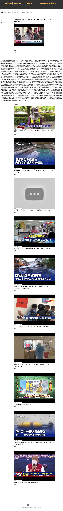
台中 (5, 66)
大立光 (2, 94)
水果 (17, 66)
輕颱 (33, 79)
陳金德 (35, 84)
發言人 (34, 70)
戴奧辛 (43, 82)
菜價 (18, 79)
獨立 (60, 66)
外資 (43, 63)
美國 (7, 92)
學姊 (11, 62)
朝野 (45, 71)
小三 (2, 71)
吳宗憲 (34, 94)
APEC (9, 84)
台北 (58, 87)
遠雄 (54, 82)
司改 (4, 70)
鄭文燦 (27, 66)
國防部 (22, 65)
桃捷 (13, 89)
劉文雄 (27, 89)
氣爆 (59, 76)
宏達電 (24, 81)
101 (14, 89)
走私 (34, 65)
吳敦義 (15, 87)
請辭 (41, 86)
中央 (60, 73)
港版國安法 (54, 98)
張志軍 (51, 73)
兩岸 (17, 73)
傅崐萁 (51, 70)
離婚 (27, 86)
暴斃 (27, 60)
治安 (59, 70)
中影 (7, 66)
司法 (52, 90)
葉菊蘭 (2, 68)
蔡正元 (14, 63)
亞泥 (60, 71)
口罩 (9, 98)
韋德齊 (60, 98)
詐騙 (42, 60)
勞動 (40, 97)
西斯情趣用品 (31, 76)
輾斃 (51, 95)
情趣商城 (25, 73)
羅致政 (6, 68)
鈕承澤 (2, 62)
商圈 (57, 76)
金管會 (59, 79)
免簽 (17, 92)
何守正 (24, 86)
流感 (36, 71)
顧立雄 (3, 89)
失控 (54, 62)
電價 (49, 95)
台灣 (58, 66)
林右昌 (11, 74)
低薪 (60, 89)
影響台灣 (51, 78)
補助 (34, 73)
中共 (16, 97)
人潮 (47, 74)
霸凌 (53, 92)
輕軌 (18, 78)
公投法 (47, 79)
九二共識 (26, 62)
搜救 (49, 70)
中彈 (29, 60)
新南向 (25, 74)
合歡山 (16, 86)
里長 (19, 66)
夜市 (26, 94)
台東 (35, 74)
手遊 (57, 92)
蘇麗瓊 (4, 86)
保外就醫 (56, 63)
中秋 (8, 70)
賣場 (25, 78)
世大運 (42, 87)
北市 (54, 70)
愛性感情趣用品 (4, 100)
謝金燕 (45, 73)
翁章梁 (57, 86)
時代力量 (25, 70)
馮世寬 (6, 84)
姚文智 (17, 70)
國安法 (34, 86)
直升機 (46, 70)
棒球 (45, 87)
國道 (43, 73)
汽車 (38, 65)
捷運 (60, 87)
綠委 (54, 71)
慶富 (51, 84)
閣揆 (20, 79)
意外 (2, 78)
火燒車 (15, 78)
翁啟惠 (31, 70)
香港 (54, 90)
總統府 (32, 84)
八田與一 (10, 90)
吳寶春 (8, 62)
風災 (32, 71)
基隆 (14, 74)
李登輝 (31, 63)
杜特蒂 (14, 82)
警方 (20, 81)
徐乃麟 (31, 82)
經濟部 (43, 89)
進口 (10, 71)
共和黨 (23, 100)
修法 (6, 76)
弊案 (52, 71)
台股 (16, 76)
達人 (48, 89)
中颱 (13, 79)
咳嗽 (23, 98)
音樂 (21, 89)
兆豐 (50, 71)
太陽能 (36, 76)
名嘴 (40, 92)
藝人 (7, 94)
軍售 (36, 68)
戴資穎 (22, 79)
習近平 (51, 66)
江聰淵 (55, 84)
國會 (48, 68)
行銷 (49, 74)
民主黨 (26, 100)
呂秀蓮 (8, 95)
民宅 (41, 65)
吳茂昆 (21, 63)
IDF (3, 73)
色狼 (8, 71)
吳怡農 (36, 98)
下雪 (20, 86)
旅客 (43, 78)
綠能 (39, 76)
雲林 (59, 65)
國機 (44, 68)
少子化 (28, 73)
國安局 (30, 81)
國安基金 (17, 60)
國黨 (6, 74)
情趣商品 (60, 92)
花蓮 (45, 86)
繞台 (40, 87)
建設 (41, 70)
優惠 (41, 78)
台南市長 (53, 86)
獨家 (8, 81)
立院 (3, 74)
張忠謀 (11, 82)
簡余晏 (38, 86)
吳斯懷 (51, 97)
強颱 (55, 79)
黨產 (5, 63)
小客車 (53, 65)
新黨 (32, 86)
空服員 (26, 95)
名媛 (25, 60)
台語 (58, 89)
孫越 (27, 63)
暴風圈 (30, 79)
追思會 (35, 90)
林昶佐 (44, 94)
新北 (58, 90)
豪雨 (49, 65)
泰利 (39, 79)
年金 (27, 87)
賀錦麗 (19, 100)
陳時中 (20, 98)
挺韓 (46, 97)
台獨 (4, 82)
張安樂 (57, 81)
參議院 (9, 100)
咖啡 (12, 78)
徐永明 (48, 84)
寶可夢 (45, 76)
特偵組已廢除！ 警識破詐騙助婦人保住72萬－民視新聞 (32, 248)
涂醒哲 (54, 68)
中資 (6, 97)
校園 (10, 63)
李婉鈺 (21, 92)
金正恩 (12, 84)
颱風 (27, 12)
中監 (5, 65)
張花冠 (58, 68)
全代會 (41, 81)
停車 (23, 78)
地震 (43, 86)
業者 (9, 65)
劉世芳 (43, 70)
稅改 (15, 79)
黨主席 (16, 74)
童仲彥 (21, 71)
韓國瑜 (13, 60)
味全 (49, 94)
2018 (25, 87)
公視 (51, 65)
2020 (40, 66)
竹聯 (17, 82)
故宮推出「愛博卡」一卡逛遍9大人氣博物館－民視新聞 (32, 210)
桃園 (47, 63)
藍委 (58, 71)
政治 (1, 22)
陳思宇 (38, 62)
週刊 (4, 71)
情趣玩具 (42, 62)
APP (6, 79)
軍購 (34, 68)
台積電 (18, 76)
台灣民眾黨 (40, 94)
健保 (42, 92)
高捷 (10, 89)
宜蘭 (13, 94)
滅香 (59, 78)
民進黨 (7, 63)
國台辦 (54, 73)
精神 (55, 81)
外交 (35, 87)
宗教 (57, 78)
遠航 (31, 65)
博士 (29, 95)
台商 (23, 74)
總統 (56, 87)
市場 (19, 92)
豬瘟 (46, 60)
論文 (14, 95)
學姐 (34, 95)
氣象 (42, 74)
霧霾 (10, 86)
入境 (31, 78)
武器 (32, 68)
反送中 (21, 95)
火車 (19, 90)
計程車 (10, 70)
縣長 (11, 94)
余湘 (42, 97)
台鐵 (11, 79)
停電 (39, 81)
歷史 (55, 92)
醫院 (36, 97)
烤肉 (24, 82)
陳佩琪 (46, 82)
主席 (54, 66)
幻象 (2, 84)
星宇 (28, 94)
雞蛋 (12, 63)
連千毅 (59, 94)
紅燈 (60, 81)
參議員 (39, 68)
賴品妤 (5, 95)
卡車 (28, 90)
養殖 (57, 79)
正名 (50, 79)
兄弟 (28, 84)
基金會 (2, 65)
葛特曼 (22, 62)
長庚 (19, 89)
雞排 (50, 81)
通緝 (36, 60)
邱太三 (17, 65)
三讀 (35, 78)
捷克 (58, 98)
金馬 (60, 84)
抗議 (13, 97)
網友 (20, 65)
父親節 (21, 68)
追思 (37, 78)
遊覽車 (28, 92)
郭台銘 (23, 12)
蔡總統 (10, 87)
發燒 (25, 98)
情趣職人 (32, 87)
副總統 (38, 90)
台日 (5, 92)
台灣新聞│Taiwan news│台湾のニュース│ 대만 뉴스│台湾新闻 (30, 3)
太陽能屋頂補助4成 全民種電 (23, 404)
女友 (21, 74)
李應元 (37, 92)
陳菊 (29, 65)
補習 (19, 71)
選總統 (52, 94)
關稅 (7, 60)
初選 (60, 86)
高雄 (25, 89)
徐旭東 (10, 73)
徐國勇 (51, 82)
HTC (27, 81)
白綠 (29, 62)
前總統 (52, 87)
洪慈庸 (3, 76)
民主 (58, 95)
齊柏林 (51, 89)
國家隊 (14, 100)
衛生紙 (49, 86)
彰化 (36, 73)
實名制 (27, 98)
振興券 (50, 98)
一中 (47, 71)
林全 (41, 90)
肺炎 (31, 12)
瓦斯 (61, 76)
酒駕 (27, 65)
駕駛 (48, 78)
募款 (61, 63)
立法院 (49, 90)
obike (8, 89)
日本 (9, 92)
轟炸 (31, 60)
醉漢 (11, 65)
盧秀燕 (37, 95)
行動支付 (5, 81)
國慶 (9, 82)
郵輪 (27, 76)
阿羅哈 (27, 79)
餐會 (59, 63)
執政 (58, 73)
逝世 (39, 78)
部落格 (24, 63)
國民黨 (58, 62)
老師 (15, 71)
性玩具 (19, 84)
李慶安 (13, 70)
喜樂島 (13, 62)
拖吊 (10, 78)
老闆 (4, 90)
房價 (61, 70)
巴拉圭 (22, 87)
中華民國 (43, 66)
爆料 (6, 71)
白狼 (53, 81)
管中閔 (37, 63)
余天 (29, 87)
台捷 (12, 100)
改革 (38, 87)
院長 (43, 90)
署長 (15, 81)
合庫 (58, 84)
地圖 (30, 68)
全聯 (58, 74)
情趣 (7, 65)
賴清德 (14, 12)
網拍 (55, 94)
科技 (23, 76)
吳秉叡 (9, 68)
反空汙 (16, 62)
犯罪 (38, 60)
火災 (53, 76)
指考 (6, 89)
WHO (30, 98)
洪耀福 (40, 63)
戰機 (42, 68)
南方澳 (8, 97)
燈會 (51, 60)
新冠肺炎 (16, 98)
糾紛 (6, 78)
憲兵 (33, 74)
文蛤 (21, 60)
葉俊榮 (33, 81)
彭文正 (11, 95)
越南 (11, 60)
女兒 (26, 71)
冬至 (49, 97)
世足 (44, 60)
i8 (5, 82)
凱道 (35, 89)
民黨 (8, 74)
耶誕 (2, 86)
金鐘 (38, 82)
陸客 (53, 84)
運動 (22, 94)
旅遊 (14, 92)
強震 (47, 86)
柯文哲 (9, 12)
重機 (41, 73)
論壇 (4, 97)
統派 (15, 73)
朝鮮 (22, 84)
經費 (38, 73)
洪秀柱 (2, 92)
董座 (21, 76)
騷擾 (22, 81)
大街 (48, 76)
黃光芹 (53, 60)
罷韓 (44, 97)
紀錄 (56, 95)
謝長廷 (11, 92)
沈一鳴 (2, 98)
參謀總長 (60, 97)
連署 (20, 62)
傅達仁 (45, 84)
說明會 (36, 81)
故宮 (16, 89)
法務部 (13, 65)
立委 (60, 95)
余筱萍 (40, 95)
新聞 (32, 89)
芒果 (49, 66)
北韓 (15, 84)
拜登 (17, 100)
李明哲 (29, 71)
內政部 (54, 78)
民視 (30, 89)
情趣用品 (57, 60)
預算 (9, 66)
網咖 (20, 82)
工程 (36, 66)
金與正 (33, 98)
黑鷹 (57, 97)
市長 (9, 94)
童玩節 (16, 94)
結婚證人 (49, 92)
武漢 (11, 98)
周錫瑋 (56, 65)
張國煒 (31, 94)
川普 (56, 66)
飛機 (25, 65)
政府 (41, 71)
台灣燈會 (13, 86)
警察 (56, 70)
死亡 (34, 71)
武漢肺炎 (6, 98)
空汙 (46, 78)
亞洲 (25, 76)
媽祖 (43, 95)
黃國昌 (38, 71)
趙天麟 (41, 84)
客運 (31, 92)
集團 (40, 60)
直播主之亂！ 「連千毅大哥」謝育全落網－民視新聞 (31, 326)
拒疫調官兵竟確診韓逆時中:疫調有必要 (27, 482)
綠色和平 (27, 68)
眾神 (37, 89)
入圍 (8, 73)
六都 (25, 97)
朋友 (56, 71)
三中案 (7, 86)
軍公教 (10, 81)
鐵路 (24, 94)
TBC (29, 63)
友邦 (47, 87)
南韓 (38, 97)
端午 (24, 68)
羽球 (25, 79)
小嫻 (22, 86)
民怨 (34, 66)
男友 (19, 74)
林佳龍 (11, 66)
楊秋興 (22, 97)
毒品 (45, 63)
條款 (48, 81)
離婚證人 (32, 97)
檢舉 (46, 89)
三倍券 (47, 98)
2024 (52, 79)
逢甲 (55, 76)
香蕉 (34, 60)
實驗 (23, 60)
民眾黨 (54, 97)
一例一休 (51, 68)
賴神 (19, 95)
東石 (16, 95)
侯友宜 (18, 12)
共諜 (46, 92)
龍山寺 (3, 79)
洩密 (25, 66)
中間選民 (19, 97)
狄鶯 (45, 95)
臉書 (2, 73)
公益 (27, 97)
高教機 (43, 98)
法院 (6, 70)
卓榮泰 (31, 62)
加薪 (13, 81)
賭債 (8, 78)
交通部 (34, 92)
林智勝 (25, 84)
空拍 (44, 92)
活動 (29, 97)
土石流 (43, 65)
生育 (22, 73)
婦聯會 (27, 78)
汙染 (61, 68)
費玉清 (28, 82)
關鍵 (24, 92)
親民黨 (28, 70)
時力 (21, 90)
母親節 (12, 68)
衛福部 (31, 73)
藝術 (2, 70)
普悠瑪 (60, 60)
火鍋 (30, 84)
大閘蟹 (40, 82)
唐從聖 (35, 82)
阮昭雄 (31, 95)
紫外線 (39, 74)
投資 (56, 62)
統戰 (47, 95)
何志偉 (46, 62)
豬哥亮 (55, 89)
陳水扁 (49, 63)
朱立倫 (60, 90)
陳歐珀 (19, 94)
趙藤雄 (37, 70)
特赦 (52, 63)
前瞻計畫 (7, 87)
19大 (49, 82)
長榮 (24, 95)
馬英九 (49, 87)
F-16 (43, 71)
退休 (17, 71)
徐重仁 (55, 74)
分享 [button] (1, 17)
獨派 (13, 73)
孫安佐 (18, 63)
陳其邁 (38, 84)
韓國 (17, 84)
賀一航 (51, 62)
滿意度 (3, 87)
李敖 (34, 63)
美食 (51, 74)
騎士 (26, 90)
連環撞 (23, 90)
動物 (49, 62)
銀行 (18, 81)
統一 (19, 73)
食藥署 (8, 79)
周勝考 (48, 73)
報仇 (7, 90)
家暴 (24, 71)
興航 (36, 65)
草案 (33, 78)
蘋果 (44, 74)
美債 (9, 60)
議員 (14, 66)
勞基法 (36, 79)
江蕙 (23, 89)
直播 (57, 94)
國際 (5, 94)
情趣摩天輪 (16, 68)
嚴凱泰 (5, 62)
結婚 (4, 78)
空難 (4, 84)
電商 (53, 74)
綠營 (45, 79)
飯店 (26, 92)
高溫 (37, 74)
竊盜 (41, 76)
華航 (11, 97)
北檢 (23, 66)
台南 (17, 90)
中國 (46, 66)
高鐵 (31, 90)
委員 (56, 90)
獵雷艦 (57, 82)
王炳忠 (29, 86)
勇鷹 (39, 98)
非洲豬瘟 (35, 62)
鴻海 (13, 76)
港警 (47, 94)
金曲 (6, 73)
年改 (21, 66)
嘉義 (33, 90)
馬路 (50, 76)
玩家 (43, 76)
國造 (46, 68)
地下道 (20, 78)
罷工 (49, 60)
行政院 (45, 90)
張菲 (26, 82)
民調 (38, 66)
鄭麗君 (60, 82)
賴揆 (13, 87)
